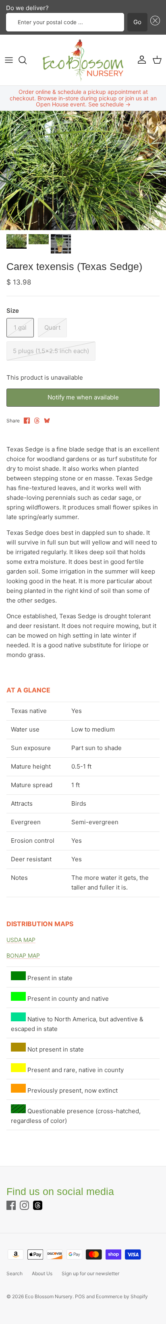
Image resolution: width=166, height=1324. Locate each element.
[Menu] (9, 60)
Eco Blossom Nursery (49, 1296)
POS (80, 1296)
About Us (42, 1273)
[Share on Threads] (37, 421)
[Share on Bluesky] (47, 421)
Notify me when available (83, 397)
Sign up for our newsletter (90, 1273)
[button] (153, 22)
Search (14, 1273)
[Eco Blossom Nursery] (83, 60)
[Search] (26, 60)
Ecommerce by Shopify (122, 1296)
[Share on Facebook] (27, 421)
